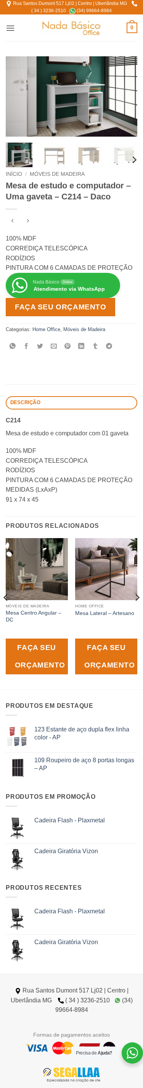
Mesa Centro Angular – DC (33, 616)
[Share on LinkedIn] (81, 346)
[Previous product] (28, 222)
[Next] (125, 96)
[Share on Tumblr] (95, 346)
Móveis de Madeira (57, 174)
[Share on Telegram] (109, 346)
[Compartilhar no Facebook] (26, 346)
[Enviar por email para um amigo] (54, 346)
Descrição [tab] (25, 402)
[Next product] (12, 222)
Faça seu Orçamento (60, 307)
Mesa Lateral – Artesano (104, 613)
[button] (10, 28)
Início (14, 174)
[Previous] (18, 96)
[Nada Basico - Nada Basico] (71, 28)
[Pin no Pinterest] (67, 346)
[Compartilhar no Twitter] (40, 346)
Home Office (46, 329)
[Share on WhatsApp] (12, 346)
